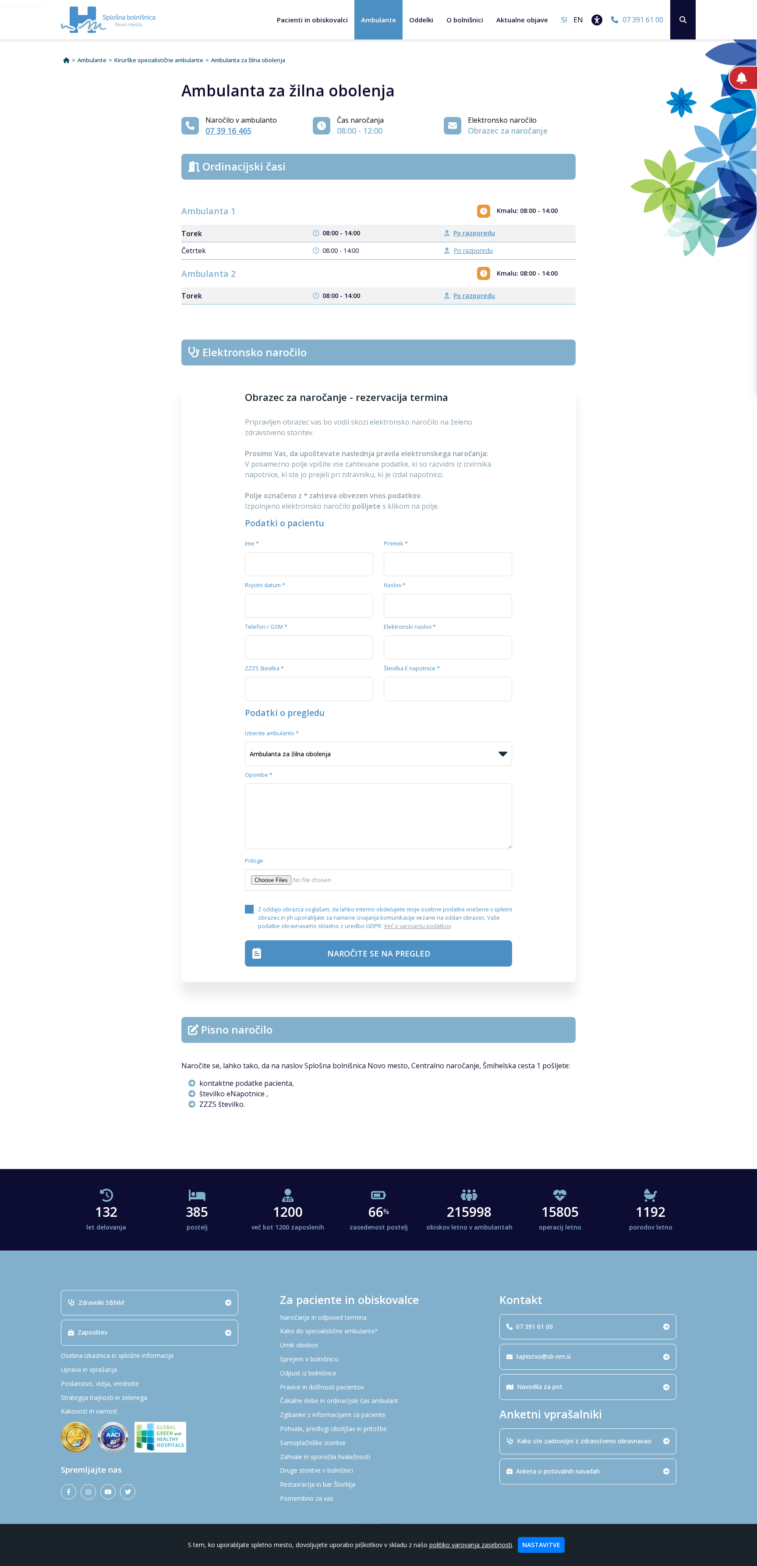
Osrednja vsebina (21, 5)
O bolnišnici (464, 19)
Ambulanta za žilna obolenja (248, 60)
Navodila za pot (539, 1386)
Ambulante (378, 19)
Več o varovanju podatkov (417, 926)
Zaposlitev (92, 1332)
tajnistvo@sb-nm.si (543, 1356)
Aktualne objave (522, 19)
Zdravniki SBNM (101, 1302)
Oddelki (421, 19)
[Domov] (66, 60)
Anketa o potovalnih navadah (558, 1471)
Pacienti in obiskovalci (312, 19)
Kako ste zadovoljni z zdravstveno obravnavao (584, 1441)
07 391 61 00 (534, 1326)
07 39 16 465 (228, 130)
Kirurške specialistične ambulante (158, 60)
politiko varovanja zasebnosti (470, 1545)
